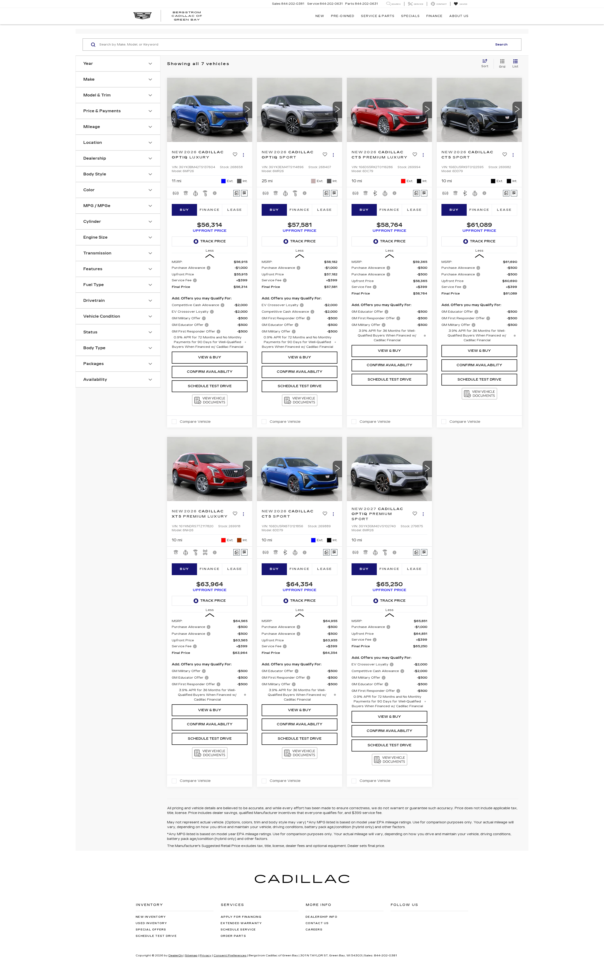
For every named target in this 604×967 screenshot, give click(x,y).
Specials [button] (410, 16)
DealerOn (175, 955)
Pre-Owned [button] (343, 16)
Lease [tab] (234, 210)
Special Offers (151, 929)
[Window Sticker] (244, 193)
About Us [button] (459, 16)
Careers (314, 929)
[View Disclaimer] (215, 193)
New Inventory (151, 916)
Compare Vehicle (195, 421)
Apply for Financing (241, 916)
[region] (209, 304)
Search (501, 44)
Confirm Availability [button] (210, 372)
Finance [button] (434, 16)
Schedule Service (238, 929)
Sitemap (191, 955)
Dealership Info (321, 916)
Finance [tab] (210, 210)
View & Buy (209, 357)
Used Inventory (151, 923)
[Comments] (236, 193)
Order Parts (233, 936)
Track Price (213, 241)
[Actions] (243, 155)
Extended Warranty (241, 923)
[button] (247, 110)
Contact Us (317, 923)
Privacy (205, 955)
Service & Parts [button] (377, 16)
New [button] (319, 16)
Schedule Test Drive (210, 386)
